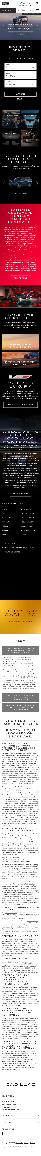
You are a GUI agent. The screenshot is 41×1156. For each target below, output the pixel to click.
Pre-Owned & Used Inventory (13, 859)
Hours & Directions (13, 552)
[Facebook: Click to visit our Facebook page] (4, 1133)
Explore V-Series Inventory (20, 405)
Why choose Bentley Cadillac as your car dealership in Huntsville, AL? (20, 650)
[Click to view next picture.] (38, 26)
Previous (3, 183)
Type (8, 64)
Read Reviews (20, 278)
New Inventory (9, 1101)
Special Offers (9, 1107)
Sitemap (26, 1143)
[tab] (9, 58)
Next (37, 183)
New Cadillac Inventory (10, 857)
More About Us (20, 494)
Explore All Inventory (20, 622)
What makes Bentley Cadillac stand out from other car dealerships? (20, 707)
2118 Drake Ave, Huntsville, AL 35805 (16, 968)
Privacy (32, 1143)
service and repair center (17, 949)
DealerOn (19, 1143)
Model (8, 82)
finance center (32, 921)
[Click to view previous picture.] (3, 26)
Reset (20, 99)
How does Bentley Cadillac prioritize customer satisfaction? (20, 697)
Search (20, 94)
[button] (8, 10)
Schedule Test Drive (11, 1110)
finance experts (11, 913)
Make (8, 73)
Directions (22, 10)
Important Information (31, 14)
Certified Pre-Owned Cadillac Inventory (16, 861)
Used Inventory (9, 1104)
